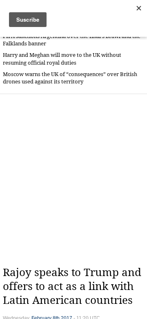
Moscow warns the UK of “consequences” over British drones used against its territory (70, 78)
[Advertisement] (73, 180)
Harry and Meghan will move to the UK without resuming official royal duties (62, 59)
